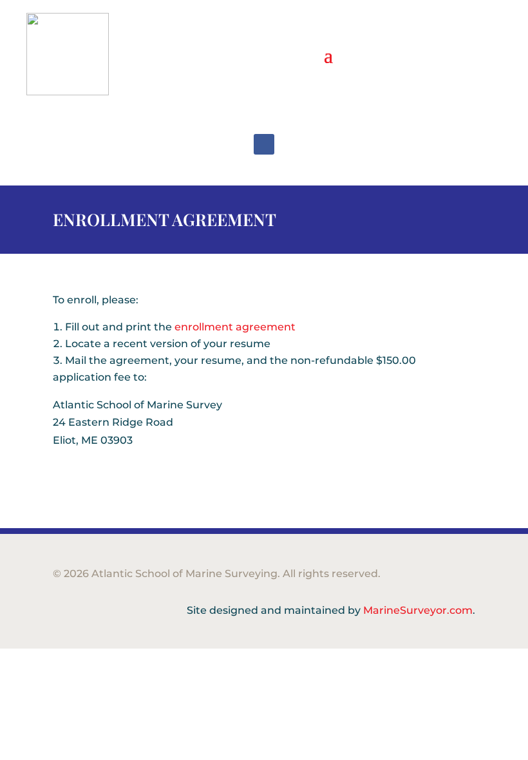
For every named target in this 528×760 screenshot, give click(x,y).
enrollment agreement (235, 327)
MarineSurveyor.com (418, 610)
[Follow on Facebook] (264, 144)
